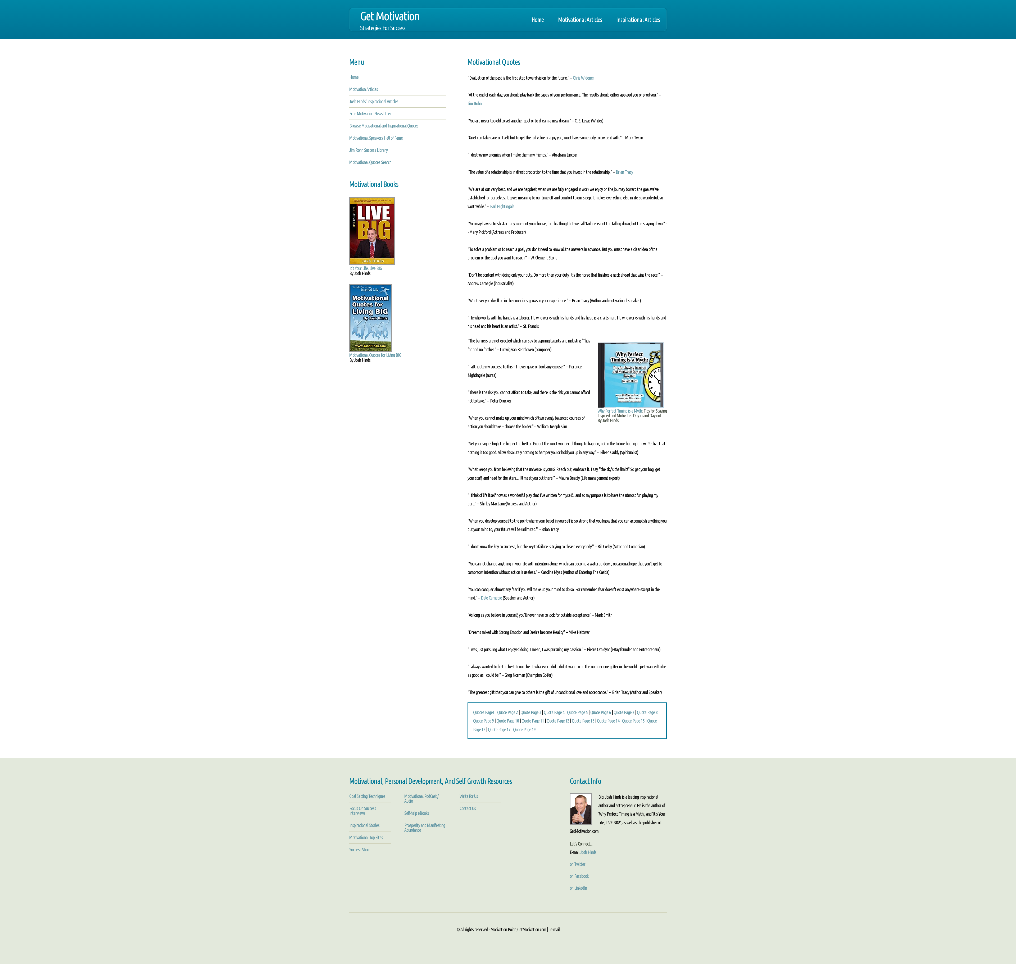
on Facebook (579, 876)
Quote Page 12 (558, 720)
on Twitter (577, 864)
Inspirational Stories (364, 825)
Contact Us (468, 808)
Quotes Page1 (484, 712)
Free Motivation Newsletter (370, 113)
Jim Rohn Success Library (368, 150)
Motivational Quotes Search (370, 162)
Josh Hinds (588, 852)
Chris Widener (583, 77)
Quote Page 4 (554, 712)
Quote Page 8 (647, 712)
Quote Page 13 (583, 720)
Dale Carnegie (491, 597)
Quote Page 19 (524, 729)
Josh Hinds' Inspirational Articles (373, 101)
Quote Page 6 (600, 712)
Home (538, 19)
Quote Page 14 (608, 720)
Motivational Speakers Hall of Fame (376, 137)
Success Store (359, 849)
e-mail (555, 929)
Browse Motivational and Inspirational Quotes (383, 125)
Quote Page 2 (507, 712)
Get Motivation (389, 20)
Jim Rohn (475, 103)
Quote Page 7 (624, 712)
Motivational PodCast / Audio (421, 798)
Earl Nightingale (502, 206)
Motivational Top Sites (366, 837)
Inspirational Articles (638, 19)
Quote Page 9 (483, 720)
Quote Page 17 (499, 729)
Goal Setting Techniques (367, 796)
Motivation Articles (363, 89)
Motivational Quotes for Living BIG (375, 355)
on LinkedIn (578, 887)
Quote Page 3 (530, 712)
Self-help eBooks (416, 813)
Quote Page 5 (577, 712)
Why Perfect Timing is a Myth (619, 410)
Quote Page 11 (532, 720)
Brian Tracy (624, 172)
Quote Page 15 (633, 720)
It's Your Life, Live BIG (365, 268)
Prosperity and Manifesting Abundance (424, 828)
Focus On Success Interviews (362, 811)
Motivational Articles (580, 19)
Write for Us (469, 796)
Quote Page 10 (507, 720)
